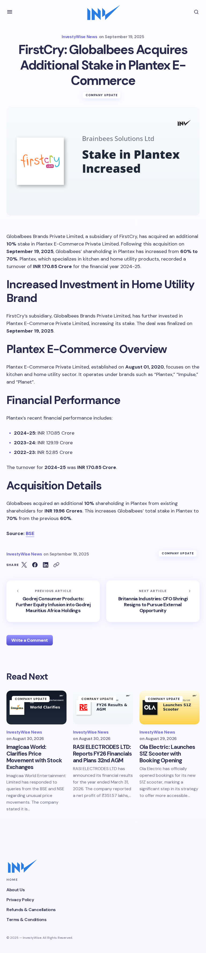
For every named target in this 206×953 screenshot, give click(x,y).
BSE (30, 533)
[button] (9, 12)
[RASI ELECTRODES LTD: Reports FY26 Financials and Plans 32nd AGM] (103, 707)
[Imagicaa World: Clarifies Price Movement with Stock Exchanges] (36, 707)
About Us (15, 890)
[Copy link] (56, 564)
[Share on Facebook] (35, 564)
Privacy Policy (20, 900)
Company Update (102, 95)
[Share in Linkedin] (45, 564)
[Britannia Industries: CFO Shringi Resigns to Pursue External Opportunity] (153, 601)
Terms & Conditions (26, 919)
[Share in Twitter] (24, 564)
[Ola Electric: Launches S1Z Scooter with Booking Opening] (169, 707)
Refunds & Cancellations (31, 909)
